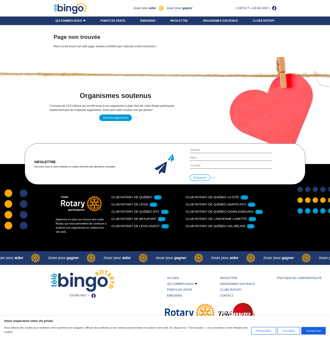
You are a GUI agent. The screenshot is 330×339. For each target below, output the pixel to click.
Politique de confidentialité (299, 278)
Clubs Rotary (264, 20)
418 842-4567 (260, 8)
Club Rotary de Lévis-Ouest (135, 226)
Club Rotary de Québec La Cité (212, 197)
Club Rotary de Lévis (129, 204)
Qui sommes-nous (68, 20)
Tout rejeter (289, 330)
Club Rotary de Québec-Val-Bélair (215, 226)
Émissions (148, 20)
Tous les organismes (115, 117)
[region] (165, 327)
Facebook (274, 8)
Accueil (173, 278)
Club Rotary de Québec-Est (135, 211)
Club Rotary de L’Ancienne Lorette (216, 219)
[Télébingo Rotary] (70, 8)
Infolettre (179, 20)
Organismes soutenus (220, 20)
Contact (242, 8)
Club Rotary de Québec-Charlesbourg (220, 211)
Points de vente (112, 20)
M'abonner (200, 177)
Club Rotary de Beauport (133, 219)
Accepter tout (313, 330)
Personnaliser (263, 330)
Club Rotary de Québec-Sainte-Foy (216, 204)
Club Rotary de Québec (131, 197)
